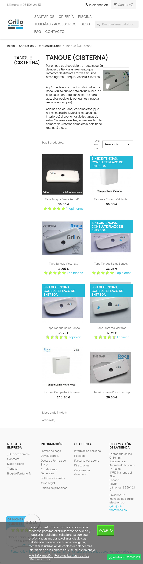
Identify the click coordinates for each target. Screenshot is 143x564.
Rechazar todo (40, 559)
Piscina (85, 16)
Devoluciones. (50, 455)
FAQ (37, 31)
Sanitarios (44, 16)
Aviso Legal (48, 483)
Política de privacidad (54, 488)
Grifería (66, 16)
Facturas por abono (86, 460)
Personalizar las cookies (71, 555)
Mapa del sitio (16, 464)
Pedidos (79, 455)
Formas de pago (51, 451)
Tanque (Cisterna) (27, 60)
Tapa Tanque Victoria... (63, 263)
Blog (85, 24)
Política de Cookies (53, 478)
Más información (41, 555)
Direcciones (82, 465)
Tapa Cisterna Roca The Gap (112, 392)
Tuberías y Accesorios (55, 24)
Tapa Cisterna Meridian (111, 328)
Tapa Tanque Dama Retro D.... (63, 199)
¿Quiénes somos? (18, 454)
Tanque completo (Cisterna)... (63, 392)
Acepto (106, 530)
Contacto (54, 31)
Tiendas (12, 468)
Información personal (87, 451)
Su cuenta (83, 444)
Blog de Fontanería (19, 473)
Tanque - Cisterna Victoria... (111, 199)
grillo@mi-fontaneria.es (118, 508)
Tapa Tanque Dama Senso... (111, 263)
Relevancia (117, 144)
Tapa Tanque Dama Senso (63, 328)
